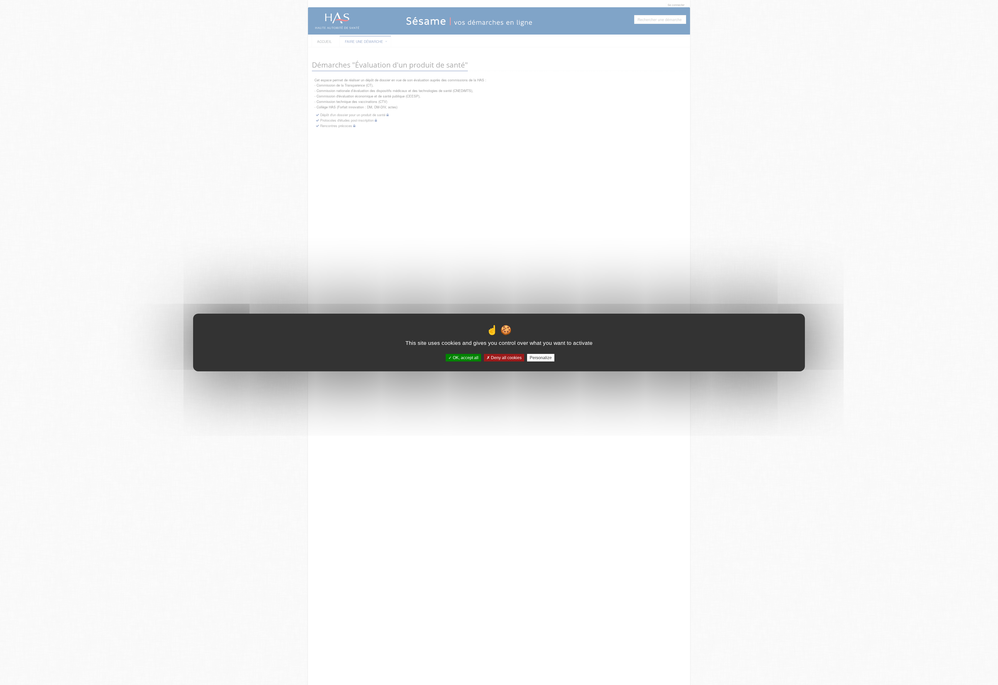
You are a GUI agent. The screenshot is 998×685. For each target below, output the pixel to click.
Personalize (541, 357)
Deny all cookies (506, 357)
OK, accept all (465, 357)
